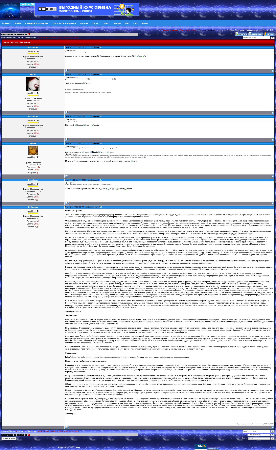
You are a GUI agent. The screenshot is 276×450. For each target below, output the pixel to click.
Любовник (33, 207)
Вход (194, 30)
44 (101, 143)
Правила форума (253, 30)
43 (101, 116)
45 (101, 180)
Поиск (265, 30)
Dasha (33, 143)
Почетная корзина (30, 37)
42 (101, 74)
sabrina (33, 74)
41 (101, 47)
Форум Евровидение (8, 37)
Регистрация (185, 30)
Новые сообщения (226, 30)
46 (101, 207)
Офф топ (20, 37)
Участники (239, 30)
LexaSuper (33, 47)
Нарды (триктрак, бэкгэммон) (48, 37)
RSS (271, 30)
